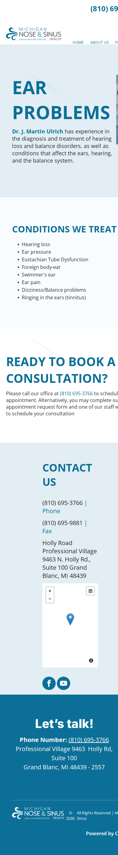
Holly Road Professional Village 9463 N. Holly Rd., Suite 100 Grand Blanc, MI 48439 (69, 559)
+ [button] (50, 591)
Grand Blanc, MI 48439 (55, 767)
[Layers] (90, 591)
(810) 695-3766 (76, 393)
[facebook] (49, 684)
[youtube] (63, 684)
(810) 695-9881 (62, 523)
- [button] (50, 599)
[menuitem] (78, 42)
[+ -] (70, 625)
